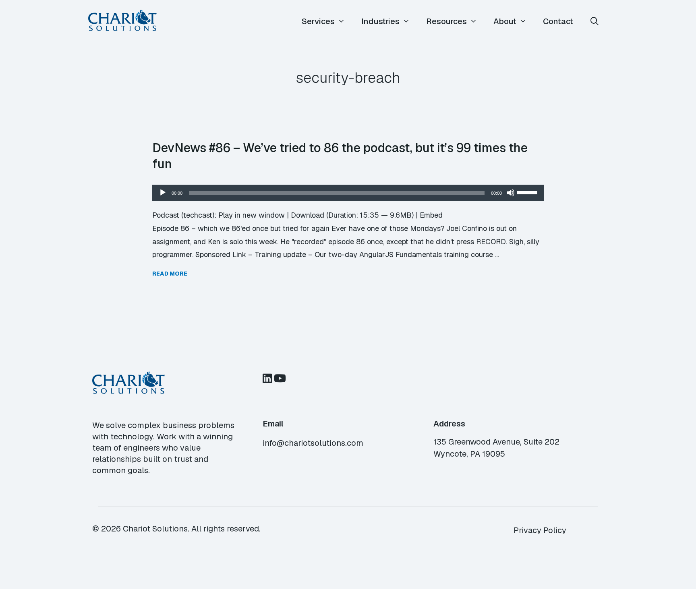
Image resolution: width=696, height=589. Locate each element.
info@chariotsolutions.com (313, 443)
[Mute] (511, 193)
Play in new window (251, 215)
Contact (558, 21)
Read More (169, 273)
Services (318, 21)
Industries (380, 21)
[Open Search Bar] (594, 21)
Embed (431, 215)
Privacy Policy (540, 530)
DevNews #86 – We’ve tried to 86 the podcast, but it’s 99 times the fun (340, 156)
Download (307, 215)
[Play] (163, 193)
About (504, 21)
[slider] (528, 192)
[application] (348, 193)
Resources (446, 21)
